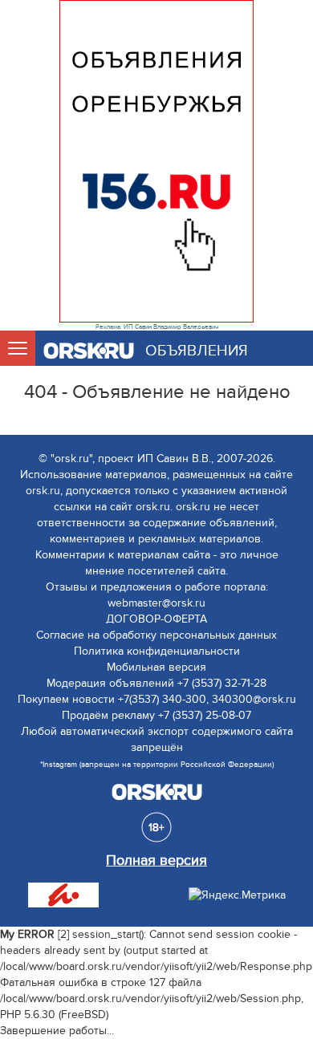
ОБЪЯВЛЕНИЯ (196, 351)
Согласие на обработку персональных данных (156, 635)
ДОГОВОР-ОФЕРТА (156, 619)
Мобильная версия (156, 667)
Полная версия (156, 860)
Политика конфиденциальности (157, 651)
